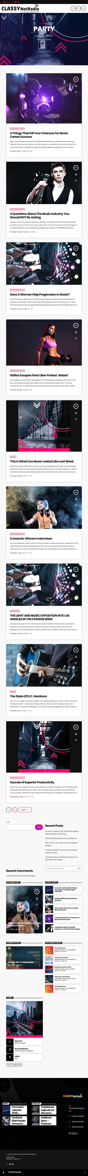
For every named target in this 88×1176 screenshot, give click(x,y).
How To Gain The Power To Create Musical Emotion (24, 924)
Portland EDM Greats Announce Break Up (61, 838)
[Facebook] (19, 2)
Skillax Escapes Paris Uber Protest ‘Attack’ (39, 375)
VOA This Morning (60, 948)
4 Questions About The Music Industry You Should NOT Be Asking (39, 215)
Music (13, 457)
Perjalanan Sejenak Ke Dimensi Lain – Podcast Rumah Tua (48, 1114)
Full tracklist (14, 1065)
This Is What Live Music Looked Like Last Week (42, 461)
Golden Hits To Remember (21, 962)
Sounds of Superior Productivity (32, 782)
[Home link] (20, 8)
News (13, 691)
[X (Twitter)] (13, 2)
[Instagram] (16, 2)
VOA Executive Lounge (61, 957)
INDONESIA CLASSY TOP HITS (63, 967)
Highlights (15, 611)
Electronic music (17, 128)
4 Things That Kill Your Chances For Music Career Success (39, 135)
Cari (8, 822)
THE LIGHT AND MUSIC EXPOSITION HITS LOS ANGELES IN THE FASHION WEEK (39, 617)
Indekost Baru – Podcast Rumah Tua (48, 1122)
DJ (10, 919)
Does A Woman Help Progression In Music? (40, 295)
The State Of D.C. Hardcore (28, 696)
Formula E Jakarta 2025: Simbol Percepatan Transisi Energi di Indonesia (66, 890)
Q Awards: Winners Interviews (31, 539)
